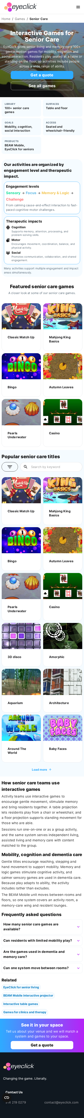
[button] (42, 927)
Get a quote (41, 75)
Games (20, 19)
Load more (39, 769)
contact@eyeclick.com (61, 1102)
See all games (42, 85)
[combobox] (54, 467)
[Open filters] (10, 467)
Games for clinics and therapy (24, 1012)
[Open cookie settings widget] (6, 1097)
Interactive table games (20, 1004)
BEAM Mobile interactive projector (28, 995)
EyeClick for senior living (21, 987)
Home (6, 19)
